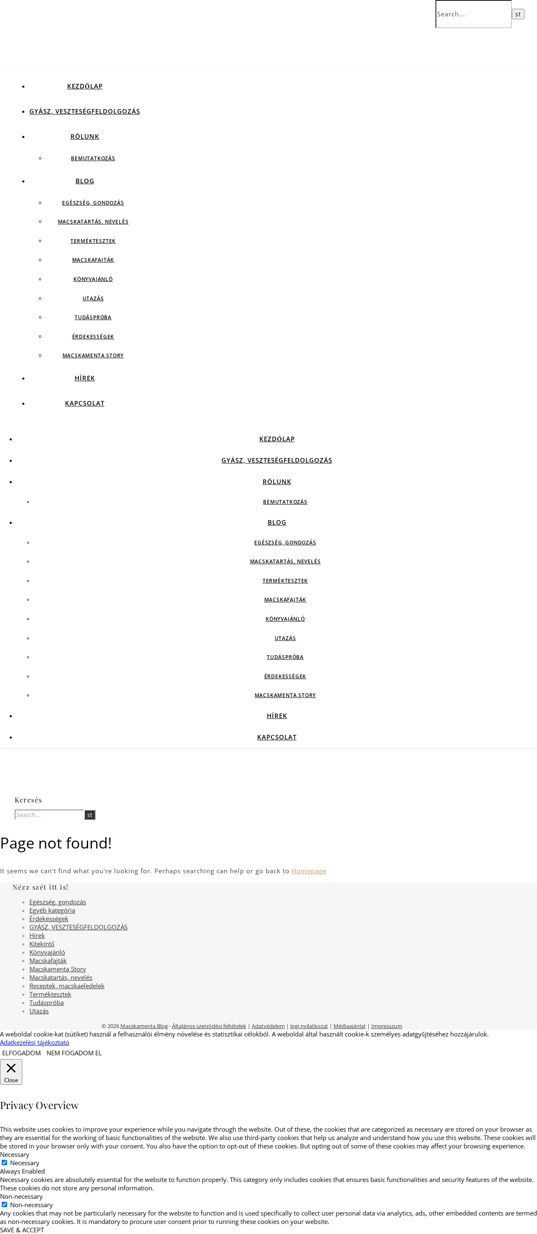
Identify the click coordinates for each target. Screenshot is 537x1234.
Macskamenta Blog (144, 1026)
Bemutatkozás (93, 158)
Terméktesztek (93, 241)
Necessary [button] (14, 1154)
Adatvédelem (268, 1026)
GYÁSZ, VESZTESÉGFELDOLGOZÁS (84, 111)
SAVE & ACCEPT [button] (22, 1230)
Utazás (93, 298)
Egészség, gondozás (93, 202)
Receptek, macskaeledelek (66, 985)
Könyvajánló (93, 279)
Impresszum (386, 1026)
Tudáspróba (93, 317)
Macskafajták (93, 259)
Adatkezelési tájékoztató (34, 1042)
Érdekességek (93, 336)
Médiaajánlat (350, 1026)
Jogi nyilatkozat (309, 1026)
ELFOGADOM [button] (21, 1053)
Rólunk (84, 136)
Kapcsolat (84, 403)
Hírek (85, 378)
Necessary (24, 1163)
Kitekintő (42, 944)
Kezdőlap (85, 86)
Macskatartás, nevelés (93, 221)
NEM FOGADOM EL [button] (74, 1053)
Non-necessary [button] (21, 1196)
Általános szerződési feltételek (209, 1026)
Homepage (309, 871)
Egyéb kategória (52, 910)
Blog (85, 181)
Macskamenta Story (93, 355)
